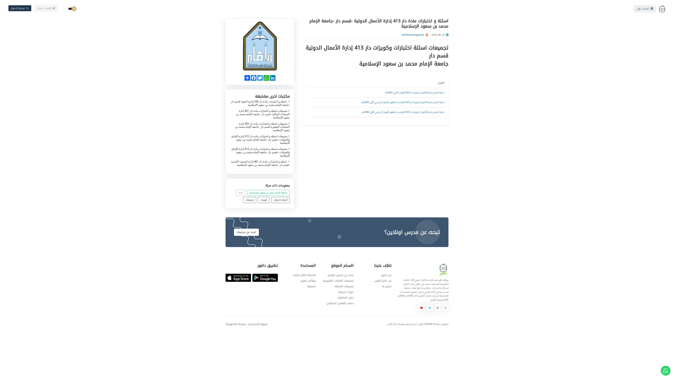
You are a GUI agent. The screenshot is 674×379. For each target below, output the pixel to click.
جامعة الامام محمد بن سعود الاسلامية (268, 193)
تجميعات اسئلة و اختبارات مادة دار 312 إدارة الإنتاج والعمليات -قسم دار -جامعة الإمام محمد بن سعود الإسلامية (261, 139)
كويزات (263, 200)
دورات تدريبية (346, 292)
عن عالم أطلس (383, 280)
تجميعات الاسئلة (344, 286)
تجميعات (250, 200)
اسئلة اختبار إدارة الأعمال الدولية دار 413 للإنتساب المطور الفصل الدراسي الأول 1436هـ (403, 112)
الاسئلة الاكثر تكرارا (304, 275)
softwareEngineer (412, 35)
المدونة (311, 286)
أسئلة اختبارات (280, 200)
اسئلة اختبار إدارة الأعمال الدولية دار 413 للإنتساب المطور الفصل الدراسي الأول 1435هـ (403, 102)
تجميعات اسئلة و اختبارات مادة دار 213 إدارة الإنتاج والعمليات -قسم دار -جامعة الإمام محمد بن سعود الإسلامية (261, 152)
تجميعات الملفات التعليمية (338, 280)
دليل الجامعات (345, 297)
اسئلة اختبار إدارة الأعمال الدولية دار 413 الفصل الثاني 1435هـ (414, 93)
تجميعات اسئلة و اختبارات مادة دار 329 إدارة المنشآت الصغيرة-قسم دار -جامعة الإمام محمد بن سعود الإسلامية (262, 127)
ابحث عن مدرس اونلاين (341, 275)
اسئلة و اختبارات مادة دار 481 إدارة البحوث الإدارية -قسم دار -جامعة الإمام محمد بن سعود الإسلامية (260, 163)
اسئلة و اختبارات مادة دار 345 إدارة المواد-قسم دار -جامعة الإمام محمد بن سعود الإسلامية (260, 103)
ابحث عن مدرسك (246, 232)
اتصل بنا (387, 286)
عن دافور (386, 275)
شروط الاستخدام (257, 324)
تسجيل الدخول (18, 8)
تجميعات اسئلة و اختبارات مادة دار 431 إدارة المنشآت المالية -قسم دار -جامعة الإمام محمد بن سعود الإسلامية (263, 114)
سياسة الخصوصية (236, 324)
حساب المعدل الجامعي (340, 303)
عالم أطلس (392, 324)
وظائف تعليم (308, 280)
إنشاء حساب (44, 8)
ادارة (241, 193)
